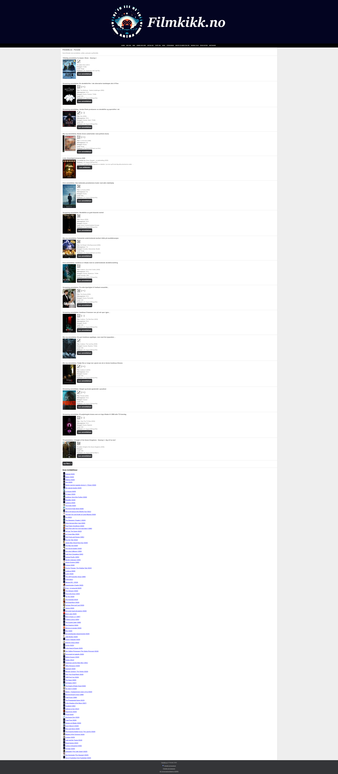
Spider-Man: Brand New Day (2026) (76, 543)
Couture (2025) (70, 737)
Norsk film (195, 45)
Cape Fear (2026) (70, 720)
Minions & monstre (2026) (73, 628)
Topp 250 (158, 45)
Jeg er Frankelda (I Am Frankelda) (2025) (78, 758)
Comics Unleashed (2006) (73, 746)
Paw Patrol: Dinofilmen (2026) (74, 526)
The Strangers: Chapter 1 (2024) (75, 520)
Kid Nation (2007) (70, 683)
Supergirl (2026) (70, 668)
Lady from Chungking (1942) (74, 554)
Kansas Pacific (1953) (72, 557)
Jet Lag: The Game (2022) (73, 531)
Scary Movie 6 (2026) (72, 726)
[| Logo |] (169, 41)
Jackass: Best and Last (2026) (74, 605)
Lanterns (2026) (70, 503)
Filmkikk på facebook (170, 766)
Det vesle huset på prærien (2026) (76, 611)
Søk (133, 45)
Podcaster (204, 45)
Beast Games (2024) (71, 743)
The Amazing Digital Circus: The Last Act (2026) (80, 731)
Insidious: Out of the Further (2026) (76, 497)
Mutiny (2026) (69, 477)
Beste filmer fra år (182, 45)
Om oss (128, 45)
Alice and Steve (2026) (72, 729)
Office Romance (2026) (72, 666)
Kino (164, 45)
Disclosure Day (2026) (72, 717)
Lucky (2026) (69, 574)
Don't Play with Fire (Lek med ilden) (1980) (78, 528)
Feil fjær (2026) (70, 749)
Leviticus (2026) (70, 571)
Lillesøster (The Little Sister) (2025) (76, 751)
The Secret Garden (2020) (73, 548)
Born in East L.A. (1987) (72, 617)
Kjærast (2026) (70, 474)
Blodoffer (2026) (70, 500)
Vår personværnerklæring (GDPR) (169, 771)
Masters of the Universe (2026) (74, 734)
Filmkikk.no (164, 762)
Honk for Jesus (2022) (72, 642)
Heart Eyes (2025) (71, 711)
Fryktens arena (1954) (72, 619)
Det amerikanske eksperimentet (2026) (77, 634)
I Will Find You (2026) (72, 677)
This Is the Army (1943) (72, 594)
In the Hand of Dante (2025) (74, 648)
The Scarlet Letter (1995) (73, 622)
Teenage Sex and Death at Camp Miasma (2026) (80, 514)
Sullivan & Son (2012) (72, 709)
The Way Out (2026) (71, 545)
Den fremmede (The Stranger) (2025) (76, 755)
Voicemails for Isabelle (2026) (74, 654)
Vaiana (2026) (69, 608)
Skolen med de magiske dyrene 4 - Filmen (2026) (80, 485)
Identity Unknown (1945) (73, 560)
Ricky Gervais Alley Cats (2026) (75, 523)
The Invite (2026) (70, 505)
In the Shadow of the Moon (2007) (75, 703)
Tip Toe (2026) (69, 596)
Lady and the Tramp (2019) (73, 740)
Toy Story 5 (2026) (71, 689)
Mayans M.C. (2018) (71, 582)
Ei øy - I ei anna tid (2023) (73, 588)
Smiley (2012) (69, 660)
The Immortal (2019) (71, 599)
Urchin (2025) (69, 645)
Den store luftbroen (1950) (73, 551)
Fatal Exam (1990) (71, 697)
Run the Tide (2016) (71, 540)
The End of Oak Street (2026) (74, 508)
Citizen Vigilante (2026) (72, 639)
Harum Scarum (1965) (72, 562)
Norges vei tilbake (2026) (73, 723)
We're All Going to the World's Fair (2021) (78, 511)
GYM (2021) (69, 579)
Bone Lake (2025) (71, 614)
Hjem (123, 45)
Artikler (150, 45)
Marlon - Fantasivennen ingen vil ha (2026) (78, 692)
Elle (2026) (68, 631)
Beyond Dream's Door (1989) (74, 694)
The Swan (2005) (70, 680)
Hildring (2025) (70, 480)
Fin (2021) (68, 517)
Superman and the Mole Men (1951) (76, 663)
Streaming (170, 45)
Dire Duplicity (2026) (71, 625)
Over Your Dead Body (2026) (74, 674)
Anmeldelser (141, 45)
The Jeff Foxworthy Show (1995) (75, 577)
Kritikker (212, 45)
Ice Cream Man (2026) (72, 534)
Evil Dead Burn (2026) (72, 602)
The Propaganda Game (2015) (74, 700)
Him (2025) (68, 482)
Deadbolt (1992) (70, 706)
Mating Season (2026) (72, 657)
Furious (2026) (70, 565)
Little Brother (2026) (71, 637)
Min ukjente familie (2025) (73, 488)
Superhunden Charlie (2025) (74, 585)
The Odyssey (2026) (71, 591)
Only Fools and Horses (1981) (74, 537)
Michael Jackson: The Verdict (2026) (76, 671)
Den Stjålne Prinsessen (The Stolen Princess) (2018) (81, 651)
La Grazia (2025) (70, 491)
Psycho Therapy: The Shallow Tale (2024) (78, 568)
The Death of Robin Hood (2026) (75, 686)
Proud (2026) (69, 714)
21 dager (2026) (70, 494)
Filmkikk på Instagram (169, 768)
